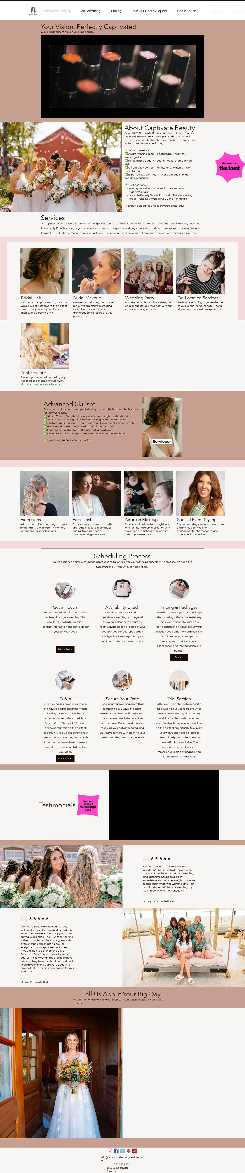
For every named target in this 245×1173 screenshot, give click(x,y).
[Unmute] (51, 113)
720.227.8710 (122, 1164)
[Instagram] (110, 1151)
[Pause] (45, 113)
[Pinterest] (128, 1151)
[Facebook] (116, 1151)
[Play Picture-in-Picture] (194, 113)
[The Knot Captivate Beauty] (122, 1151)
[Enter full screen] (200, 113)
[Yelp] (134, 1151)
